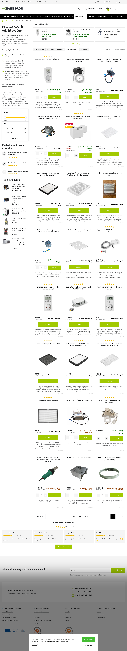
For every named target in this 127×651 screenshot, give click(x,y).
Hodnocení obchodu (63, 522)
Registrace (120, 2)
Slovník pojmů (100, 615)
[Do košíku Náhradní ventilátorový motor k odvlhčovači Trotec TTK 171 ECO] (54, 268)
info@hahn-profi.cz (83, 588)
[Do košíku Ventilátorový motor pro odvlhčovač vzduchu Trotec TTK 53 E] (54, 154)
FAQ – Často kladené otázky (41, 612)
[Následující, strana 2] (117, 516)
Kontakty (39, 2)
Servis (23, 2)
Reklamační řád (6, 615)
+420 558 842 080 (95, 9)
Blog (66, 615)
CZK (98, 2)
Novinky (67, 612)
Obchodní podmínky (7, 2)
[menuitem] (10, 16)
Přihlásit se (118, 570)
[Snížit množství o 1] (37, 97)
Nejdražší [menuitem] (60, 49)
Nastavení (34, 645)
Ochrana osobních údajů (9, 617)
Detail (109, 96)
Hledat (79, 9)
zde (67, 642)
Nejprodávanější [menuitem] (72, 49)
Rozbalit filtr (14, 138)
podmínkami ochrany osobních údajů (96, 575)
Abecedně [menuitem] (84, 49)
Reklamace (31, 2)
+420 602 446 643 (83, 595)
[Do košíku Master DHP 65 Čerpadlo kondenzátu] (85, 437)
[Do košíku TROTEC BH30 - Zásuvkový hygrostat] (54, 97)
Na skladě (16, 129)
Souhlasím (90, 639)
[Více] (120, 16)
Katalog (67, 620)
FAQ (17, 2)
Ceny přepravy (49, 2)
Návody (36, 623)
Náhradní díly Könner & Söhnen (42, 620)
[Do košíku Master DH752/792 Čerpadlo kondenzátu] (116, 438)
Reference (68, 617)
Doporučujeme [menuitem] (39, 49)
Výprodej (16, 132)
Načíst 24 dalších (80, 516)
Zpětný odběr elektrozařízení (10, 620)
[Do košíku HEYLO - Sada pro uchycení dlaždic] (85, 495)
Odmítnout (88, 645)
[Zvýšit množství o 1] (45, 97)
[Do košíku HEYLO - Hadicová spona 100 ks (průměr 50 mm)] (116, 495)
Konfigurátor (37, 626)
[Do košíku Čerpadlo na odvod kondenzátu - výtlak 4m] (85, 97)
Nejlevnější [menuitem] (51, 49)
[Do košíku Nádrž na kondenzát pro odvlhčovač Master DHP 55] (85, 155)
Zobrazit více (63, 547)
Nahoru (40, 516)
